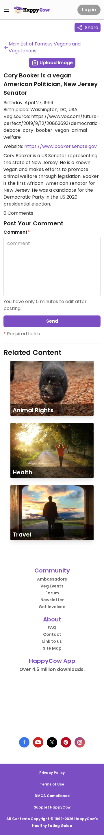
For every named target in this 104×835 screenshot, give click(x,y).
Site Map (52, 648)
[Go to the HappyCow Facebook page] (24, 742)
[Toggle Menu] (6, 9)
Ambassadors (52, 579)
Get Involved (52, 607)
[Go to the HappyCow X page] (52, 742)
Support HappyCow (52, 807)
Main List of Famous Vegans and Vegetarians (45, 47)
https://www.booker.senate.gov (60, 146)
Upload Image (55, 62)
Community (52, 570)
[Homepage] (32, 10)
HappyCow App (52, 661)
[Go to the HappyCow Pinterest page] (66, 742)
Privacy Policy (52, 772)
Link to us (52, 641)
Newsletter (52, 600)
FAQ (52, 627)
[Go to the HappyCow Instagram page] (80, 742)
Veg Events (52, 586)
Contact (52, 634)
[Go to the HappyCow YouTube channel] (38, 742)
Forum (52, 593)
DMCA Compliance (52, 795)
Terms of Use (52, 784)
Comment (16, 232)
